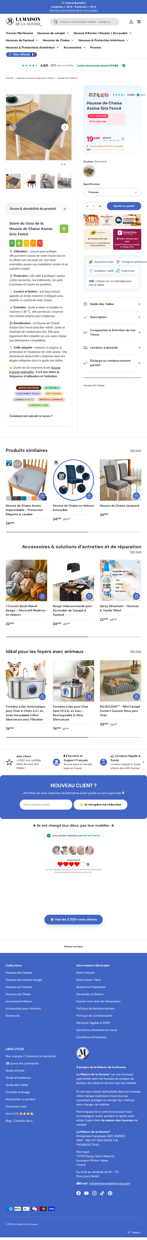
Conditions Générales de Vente (96, 1030)
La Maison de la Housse (25, 1224)
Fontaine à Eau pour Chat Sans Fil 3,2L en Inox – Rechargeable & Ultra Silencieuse (70, 713)
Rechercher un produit (20, 1099)
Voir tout (135, 450)
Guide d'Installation (18, 1078)
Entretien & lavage (18, 1092)
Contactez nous (16, 1106)
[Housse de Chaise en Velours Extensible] (73, 480)
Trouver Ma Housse (19, 33)
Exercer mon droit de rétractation (98, 1001)
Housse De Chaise (94, 385)
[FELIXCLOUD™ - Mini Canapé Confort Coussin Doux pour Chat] (120, 681)
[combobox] (84, 22)
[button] (139, 22)
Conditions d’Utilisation (91, 1037)
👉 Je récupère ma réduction (100, 804)
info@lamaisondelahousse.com (109, 1183)
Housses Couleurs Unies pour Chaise (35, 78)
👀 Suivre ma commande (22, 1063)
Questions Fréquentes (90, 987)
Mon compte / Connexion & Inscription (31, 1056)
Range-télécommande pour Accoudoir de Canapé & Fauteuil (72, 610)
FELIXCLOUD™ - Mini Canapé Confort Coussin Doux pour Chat (120, 711)
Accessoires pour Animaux (23, 1008)
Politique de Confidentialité (94, 1016)
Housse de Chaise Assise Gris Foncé (75, 78)
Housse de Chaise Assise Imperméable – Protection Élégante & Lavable (24, 510)
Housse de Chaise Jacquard (119, 506)
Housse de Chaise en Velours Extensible (73, 508)
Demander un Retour (90, 994)
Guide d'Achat (15, 1070)
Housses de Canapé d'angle (24, 980)
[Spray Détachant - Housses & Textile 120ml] (120, 580)
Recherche (13, 1016)
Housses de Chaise (18, 994)
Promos (95, 47)
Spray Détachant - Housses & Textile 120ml (119, 608)
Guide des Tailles (17, 1085)
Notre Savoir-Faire (88, 980)
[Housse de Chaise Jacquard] (120, 480)
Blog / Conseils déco (19, 1121)
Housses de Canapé (19, 972)
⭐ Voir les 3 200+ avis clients (73, 919)
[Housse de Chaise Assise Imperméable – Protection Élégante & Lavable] (26, 480)
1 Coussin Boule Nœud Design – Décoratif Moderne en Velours (26, 610)
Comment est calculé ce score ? (31, 416)
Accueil (9, 78)
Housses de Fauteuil (19, 987)
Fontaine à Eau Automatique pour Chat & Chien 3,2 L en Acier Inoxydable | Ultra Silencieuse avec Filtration (25, 713)
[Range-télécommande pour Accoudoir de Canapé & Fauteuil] (73, 580)
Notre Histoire (85, 972)
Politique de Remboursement (95, 1008)
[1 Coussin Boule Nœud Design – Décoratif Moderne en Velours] (26, 580)
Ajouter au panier (124, 206)
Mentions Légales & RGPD (93, 1023)
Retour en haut (73, 946)
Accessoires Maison (19, 1001)
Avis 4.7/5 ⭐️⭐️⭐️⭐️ (20, 1113)
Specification (91, 184)
